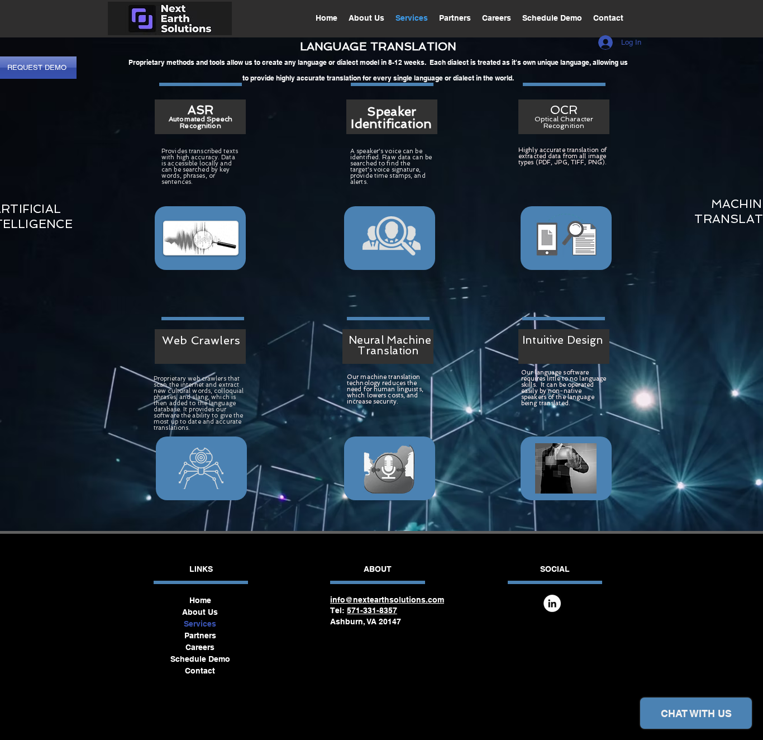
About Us (200, 612)
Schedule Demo (200, 658)
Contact (200, 670)
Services (200, 623)
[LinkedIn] (552, 603)
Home (200, 600)
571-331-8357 (372, 610)
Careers (199, 647)
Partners (200, 635)
